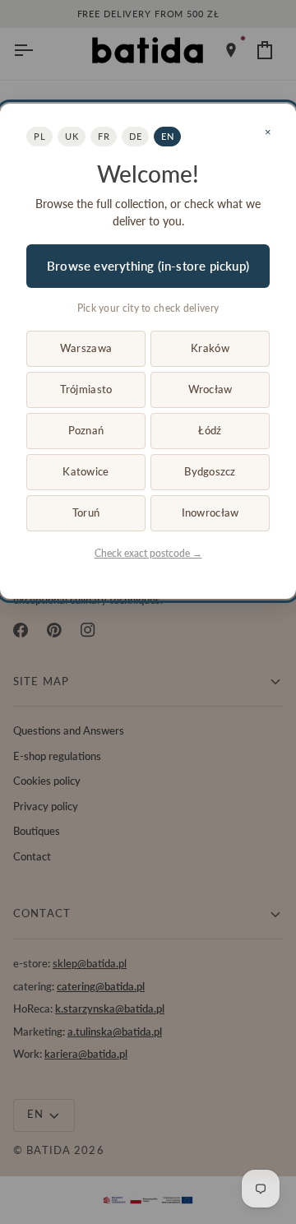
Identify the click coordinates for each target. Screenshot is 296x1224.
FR (103, 136)
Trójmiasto (86, 389)
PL (39, 136)
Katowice (85, 471)
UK (71, 136)
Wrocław (210, 389)
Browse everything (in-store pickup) (148, 265)
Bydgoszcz (209, 471)
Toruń (85, 512)
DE (135, 136)
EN (167, 136)
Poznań (86, 430)
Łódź (209, 430)
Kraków (210, 348)
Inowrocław (210, 512)
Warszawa (86, 348)
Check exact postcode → (148, 553)
